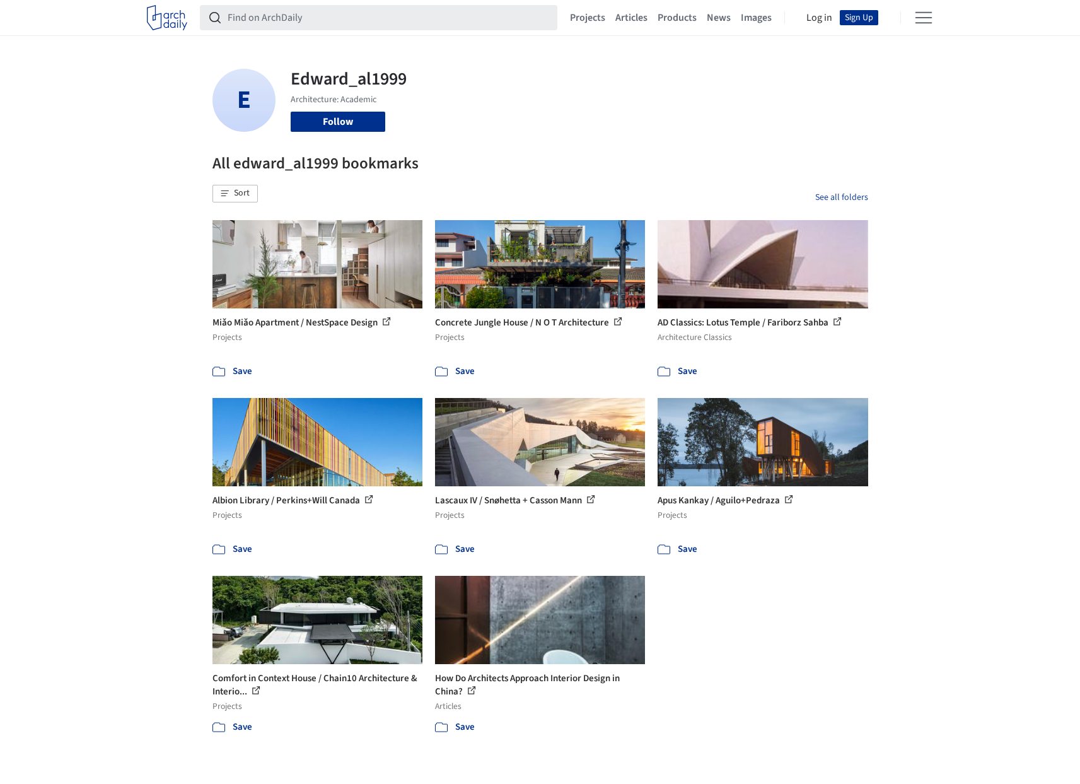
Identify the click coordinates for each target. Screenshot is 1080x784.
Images (756, 18)
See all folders (841, 197)
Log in (819, 18)
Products (677, 18)
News (719, 18)
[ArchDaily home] (167, 17)
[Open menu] (924, 18)
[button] (235, 193)
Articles (631, 18)
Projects (587, 18)
